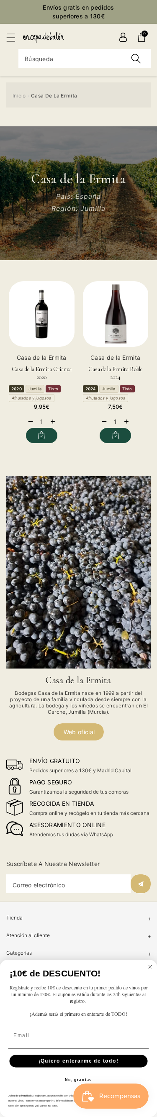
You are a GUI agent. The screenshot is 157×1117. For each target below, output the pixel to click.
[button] (14, 37)
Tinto (53, 389)
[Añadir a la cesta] (41, 435)
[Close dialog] (150, 967)
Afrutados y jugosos (31, 398)
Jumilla (34, 389)
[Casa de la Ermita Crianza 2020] (42, 314)
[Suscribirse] (141, 883)
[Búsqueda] (136, 58)
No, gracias (78, 1080)
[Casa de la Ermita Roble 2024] (116, 314)
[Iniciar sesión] (123, 37)
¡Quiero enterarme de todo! (79, 1061)
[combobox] (84, 58)
